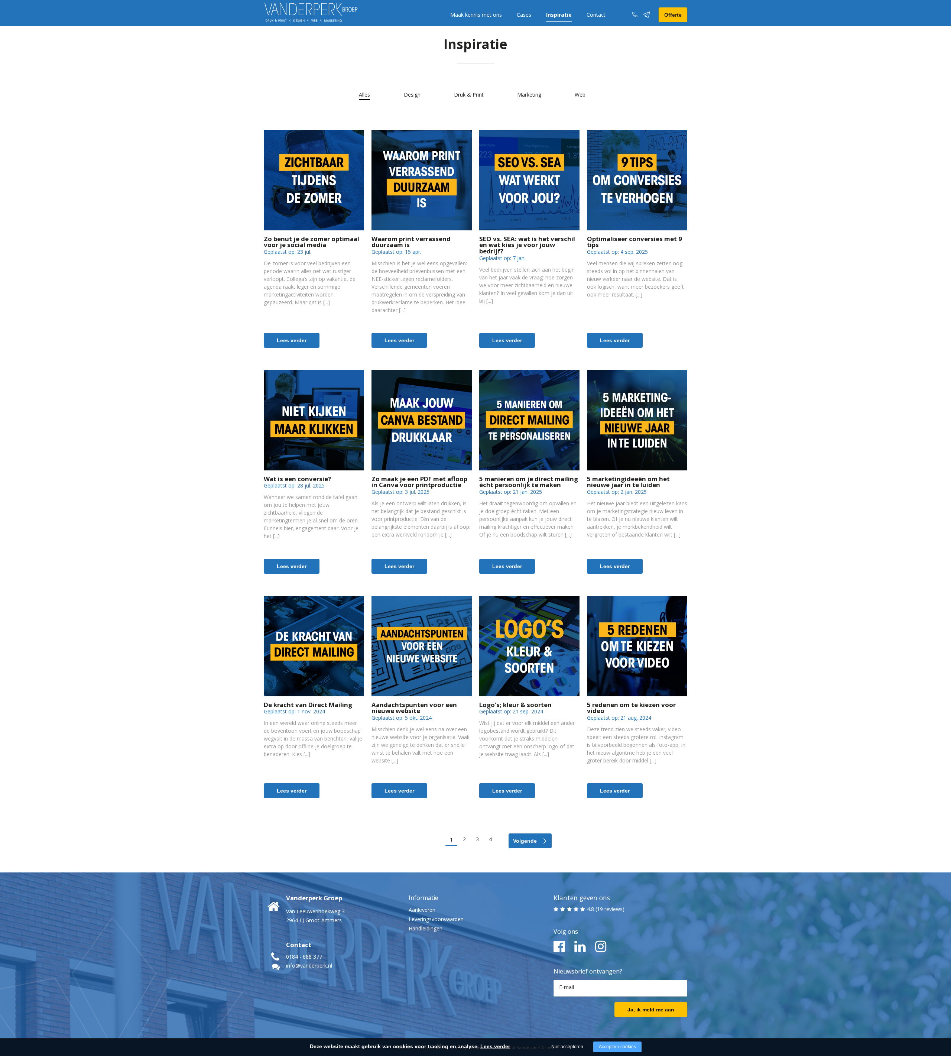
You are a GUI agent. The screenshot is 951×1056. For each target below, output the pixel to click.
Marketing (529, 94)
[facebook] (559, 946)
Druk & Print (469, 94)
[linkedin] (580, 946)
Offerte (673, 15)
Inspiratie (559, 14)
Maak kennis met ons (476, 14)
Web (580, 94)
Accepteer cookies (617, 1046)
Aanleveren (422, 909)
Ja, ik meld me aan (650, 1010)
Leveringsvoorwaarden (436, 919)
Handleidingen (425, 928)
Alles (364, 94)
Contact (596, 14)
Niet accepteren (567, 1046)
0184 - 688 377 (304, 956)
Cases (524, 14)
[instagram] (601, 946)
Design (412, 94)
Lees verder (291, 340)
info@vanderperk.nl (309, 965)
